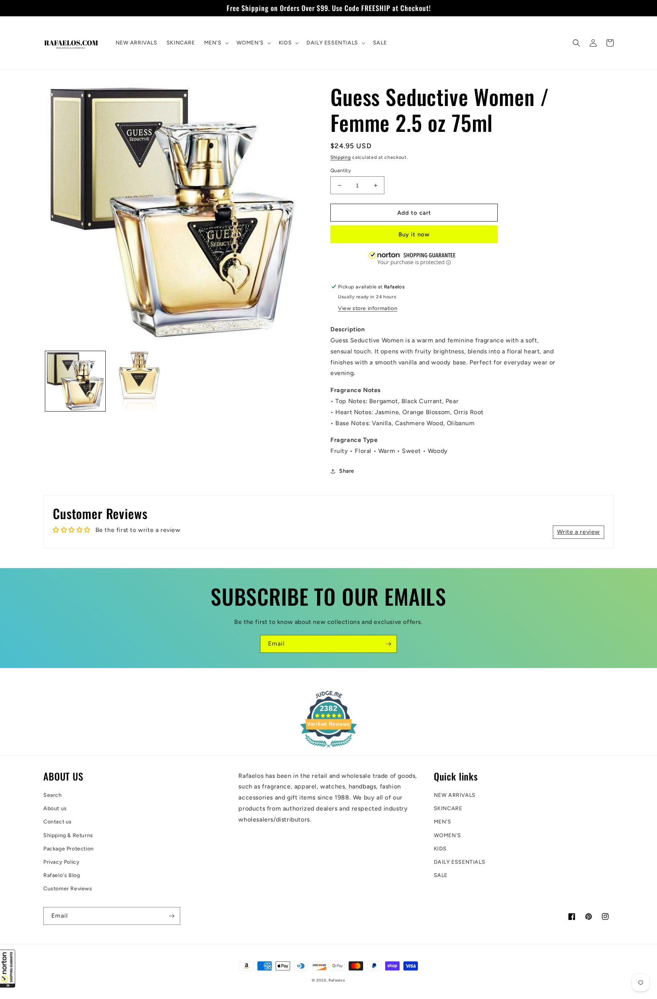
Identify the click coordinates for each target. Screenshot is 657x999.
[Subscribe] (388, 644)
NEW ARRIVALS (455, 795)
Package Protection (68, 848)
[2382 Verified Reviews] (328, 748)
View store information (367, 308)
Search (52, 795)
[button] (7, 969)
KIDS (440, 848)
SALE (441, 875)
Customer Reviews (67, 888)
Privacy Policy (61, 862)
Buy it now (414, 234)
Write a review (578, 531)
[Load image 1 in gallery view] (75, 381)
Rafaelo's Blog (61, 875)
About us (55, 808)
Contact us (57, 822)
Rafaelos (336, 980)
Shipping (340, 157)
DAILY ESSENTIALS (460, 862)
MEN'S (442, 822)
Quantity (340, 170)
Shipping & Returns (68, 835)
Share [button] (346, 471)
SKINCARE (448, 808)
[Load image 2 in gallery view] (139, 381)
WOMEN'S (447, 835)
